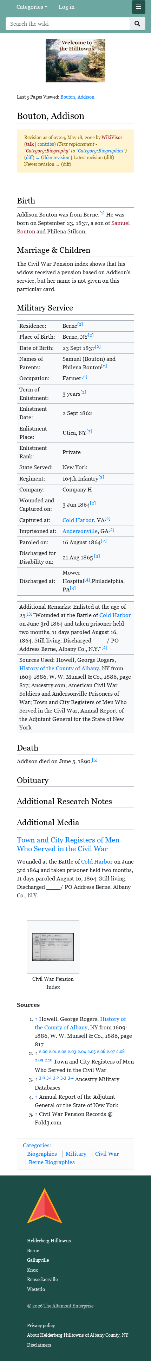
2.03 (72, 1051)
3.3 (63, 1077)
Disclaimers (39, 1345)
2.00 (43, 1051)
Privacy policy (41, 1325)
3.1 (49, 1077)
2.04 (82, 1051)
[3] (89, 431)
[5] (95, 759)
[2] (80, 324)
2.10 (48, 1060)
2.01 (53, 1051)
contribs (46, 144)
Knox (32, 1270)
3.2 (56, 1077)
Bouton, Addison (77, 97)
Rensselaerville (42, 1279)
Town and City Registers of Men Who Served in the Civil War (68, 844)
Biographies (42, 1153)
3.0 (42, 1077)
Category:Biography (47, 150)
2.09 (39, 1060)
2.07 (111, 1051)
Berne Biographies (52, 1162)
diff (29, 157)
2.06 (101, 1051)
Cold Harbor (78, 520)
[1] (102, 213)
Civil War (107, 1153)
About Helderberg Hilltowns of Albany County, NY (77, 1335)
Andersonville (80, 531)
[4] (87, 579)
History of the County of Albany (59, 668)
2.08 (120, 1051)
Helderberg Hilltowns (49, 1240)
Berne (33, 1250)
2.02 (62, 1051)
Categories (30, 7)
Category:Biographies (100, 150)
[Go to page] (137, 23)
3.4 (71, 1077)
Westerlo (36, 1289)
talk (30, 144)
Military (76, 1153)
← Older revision (52, 157)
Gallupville (38, 1260)
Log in (66, 7)
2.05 (91, 1051)
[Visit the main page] (75, 60)
